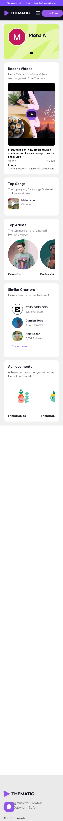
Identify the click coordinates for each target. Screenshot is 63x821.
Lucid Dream (47, 168)
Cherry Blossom (17, 168)
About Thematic (15, 818)
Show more (19, 346)
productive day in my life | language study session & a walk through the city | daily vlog (31, 153)
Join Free (52, 13)
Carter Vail (27, 204)
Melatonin (33, 168)
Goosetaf (15, 274)
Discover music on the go (31, 3)
